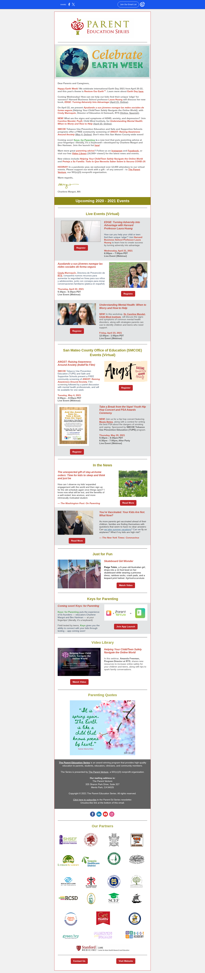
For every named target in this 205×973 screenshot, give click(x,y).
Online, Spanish (129, 113)
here (141, 91)
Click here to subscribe (85, 799)
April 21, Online (119, 102)
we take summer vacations (117, 529)
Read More (128, 503)
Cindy (61, 273)
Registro (128, 293)
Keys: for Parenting (84, 140)
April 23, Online (102, 123)
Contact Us (79, 961)
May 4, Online (83, 134)
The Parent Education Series (74, 762)
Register (81, 247)
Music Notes (106, 421)
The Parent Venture (98, 772)
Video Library (79, 153)
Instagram (116, 150)
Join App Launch (125, 626)
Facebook (133, 150)
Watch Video (126, 585)
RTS (60, 275)
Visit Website (126, 961)
